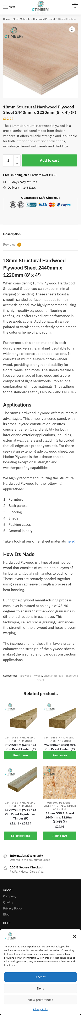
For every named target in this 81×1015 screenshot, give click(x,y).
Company (9, 896)
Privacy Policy (40, 1009)
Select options (20, 836)
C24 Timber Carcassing (20, 737)
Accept (40, 977)
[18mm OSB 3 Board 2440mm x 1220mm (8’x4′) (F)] (59, 782)
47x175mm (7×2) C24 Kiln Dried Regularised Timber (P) (21, 814)
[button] (75, 936)
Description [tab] (12, 234)
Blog (6, 914)
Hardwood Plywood (44, 19)
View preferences (40, 1000)
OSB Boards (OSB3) (59, 802)
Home (6, 19)
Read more (20, 755)
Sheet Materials (21, 19)
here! (71, 541)
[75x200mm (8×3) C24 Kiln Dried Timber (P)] (59, 717)
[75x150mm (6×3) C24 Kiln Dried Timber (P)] (20, 717)
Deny (40, 988)
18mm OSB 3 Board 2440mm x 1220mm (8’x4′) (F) (59, 817)
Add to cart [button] (60, 836)
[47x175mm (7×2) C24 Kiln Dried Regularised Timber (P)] (20, 782)
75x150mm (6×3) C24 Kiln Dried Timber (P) (20, 747)
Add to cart (49, 160)
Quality (8, 902)
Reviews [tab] (11, 244)
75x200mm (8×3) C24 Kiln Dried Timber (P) (60, 747)
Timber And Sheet (20, 740)
